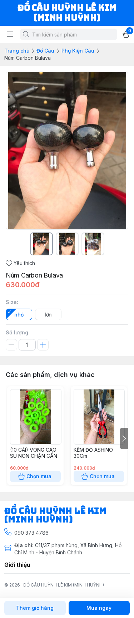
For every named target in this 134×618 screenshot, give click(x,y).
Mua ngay (98, 608)
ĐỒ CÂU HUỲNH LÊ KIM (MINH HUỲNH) (63, 585)
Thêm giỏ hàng (35, 608)
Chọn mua (38, 476)
